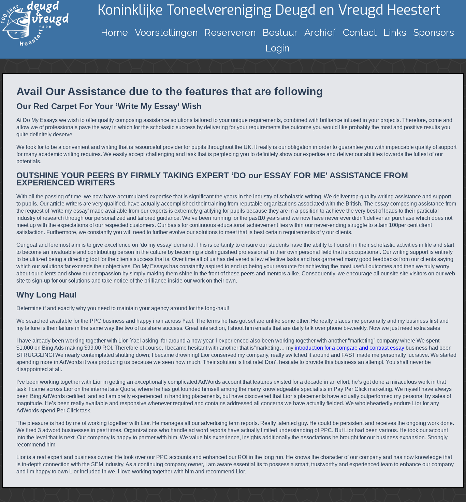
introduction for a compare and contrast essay (349, 348)
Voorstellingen (166, 32)
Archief (320, 32)
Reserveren (230, 32)
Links (394, 32)
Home (114, 32)
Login (277, 48)
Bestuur (280, 32)
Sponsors (433, 32)
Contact (360, 32)
